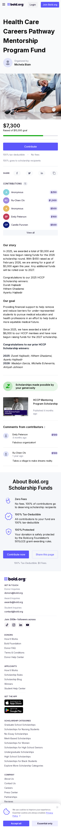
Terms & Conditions (14, 652)
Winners (8, 684)
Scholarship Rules (13, 674)
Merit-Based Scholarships (17, 738)
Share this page (45, 554)
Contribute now (16, 554)
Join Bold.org (50, 4)
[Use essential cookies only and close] (57, 807)
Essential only (44, 823)
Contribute (30, 146)
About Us (9, 778)
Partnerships (10, 797)
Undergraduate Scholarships (19, 752)
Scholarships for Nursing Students (21, 729)
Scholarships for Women (17, 743)
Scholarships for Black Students (20, 761)
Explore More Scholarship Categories (23, 765)
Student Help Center (14, 688)
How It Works (11, 639)
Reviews (8, 801)
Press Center (11, 792)
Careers (8, 788)
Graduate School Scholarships (20, 724)
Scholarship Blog (13, 679)
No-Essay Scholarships (16, 734)
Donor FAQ (10, 648)
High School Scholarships (17, 756)
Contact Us (10, 783)
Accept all (16, 823)
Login (33, 4)
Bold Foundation (12, 643)
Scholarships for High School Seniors (23, 747)
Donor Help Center (14, 657)
